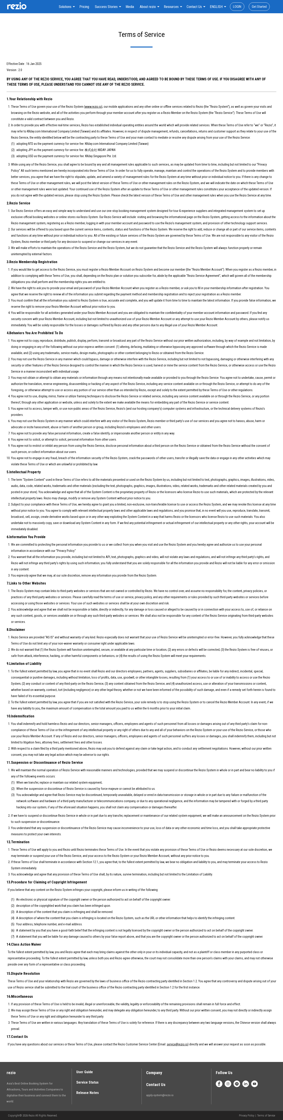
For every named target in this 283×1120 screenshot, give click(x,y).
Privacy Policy (246, 1115)
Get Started (259, 7)
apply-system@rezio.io (160, 1095)
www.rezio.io (93, 106)
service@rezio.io (177, 1044)
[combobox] (66, 7)
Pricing (84, 7)
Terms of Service (266, 1115)
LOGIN (237, 7)
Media (130, 7)
